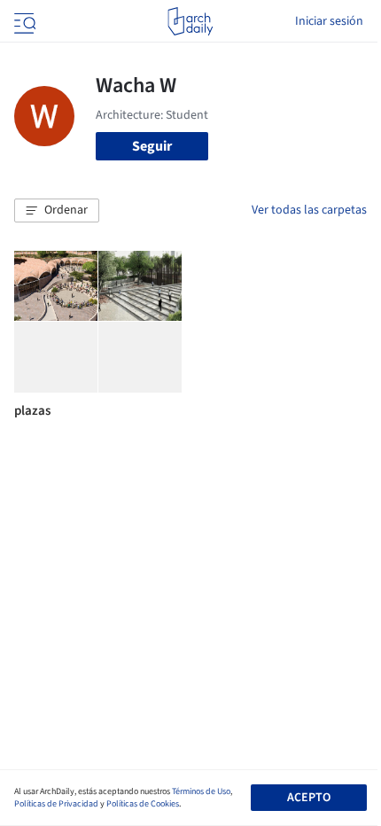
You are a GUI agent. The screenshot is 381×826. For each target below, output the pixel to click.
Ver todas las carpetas (309, 210)
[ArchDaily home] (190, 21)
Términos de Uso (201, 791)
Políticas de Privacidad (56, 804)
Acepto (308, 798)
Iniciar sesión (329, 21)
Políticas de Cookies (142, 804)
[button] (56, 211)
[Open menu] (23, 21)
